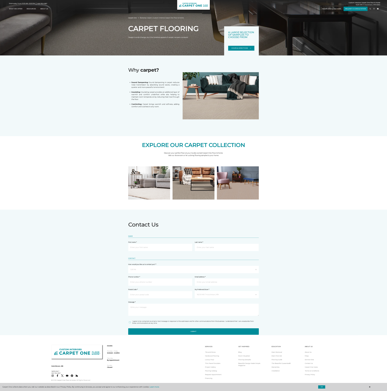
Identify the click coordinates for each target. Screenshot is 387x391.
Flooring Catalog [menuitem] (211, 371)
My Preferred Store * (202, 289)
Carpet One (132, 18)
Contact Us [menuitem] (309, 363)
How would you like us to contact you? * (142, 264)
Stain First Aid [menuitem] (277, 356)
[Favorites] (374, 9)
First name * (132, 242)
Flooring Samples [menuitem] (244, 360)
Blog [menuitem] (240, 352)
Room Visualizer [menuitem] (244, 356)
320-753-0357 (42, 4)
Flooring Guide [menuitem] (277, 360)
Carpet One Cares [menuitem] (311, 367)
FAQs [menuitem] (307, 356)
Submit (193, 331)
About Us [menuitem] (308, 352)
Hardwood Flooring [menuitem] (212, 356)
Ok (322, 387)
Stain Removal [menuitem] (277, 352)
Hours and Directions (331, 9)
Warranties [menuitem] (275, 367)
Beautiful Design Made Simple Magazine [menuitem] (249, 364)
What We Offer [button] (15, 9)
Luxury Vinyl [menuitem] (209, 360)
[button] (370, 9)
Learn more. (154, 387)
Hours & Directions (239, 48)
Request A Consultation (355, 9)
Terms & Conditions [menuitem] (312, 371)
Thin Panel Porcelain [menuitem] (212, 363)
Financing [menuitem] (208, 378)
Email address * (200, 277)
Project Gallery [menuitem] (210, 367)
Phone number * (134, 277)
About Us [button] (44, 9)
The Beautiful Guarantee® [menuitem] (281, 363)
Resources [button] (31, 9)
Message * (131, 302)
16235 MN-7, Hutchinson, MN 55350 (368, 5)
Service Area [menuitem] (309, 360)
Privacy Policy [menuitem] (310, 374)
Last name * (199, 242)
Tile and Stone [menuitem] (210, 352)
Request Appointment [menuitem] (213, 374)
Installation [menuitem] (276, 371)
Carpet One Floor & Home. (66, 380)
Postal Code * (133, 289)
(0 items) (378, 8)
